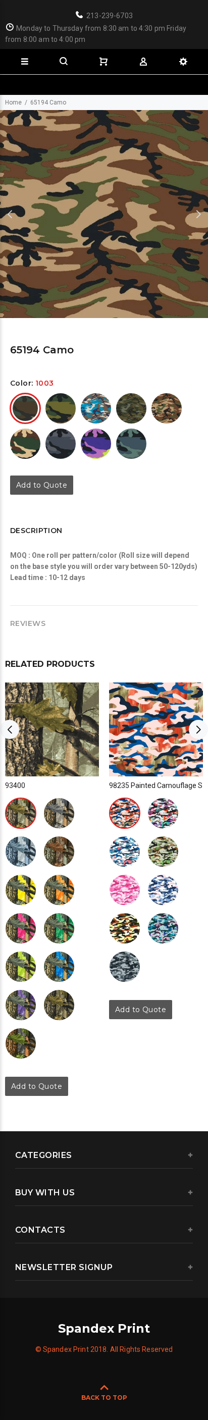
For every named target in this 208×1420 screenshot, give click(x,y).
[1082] (59, 967)
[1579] (166, 408)
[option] (104, 214)
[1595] (25, 444)
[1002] (125, 813)
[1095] (21, 1005)
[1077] (21, 890)
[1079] (21, 928)
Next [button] (198, 214)
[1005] (59, 813)
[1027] (21, 851)
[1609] (60, 444)
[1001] (21, 813)
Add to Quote (41, 485)
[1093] (21, 1043)
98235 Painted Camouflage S (155, 785)
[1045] (125, 967)
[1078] (59, 890)
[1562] (131, 408)
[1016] (163, 851)
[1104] (59, 1005)
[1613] (96, 444)
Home (13, 102)
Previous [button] (9, 214)
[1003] (25, 408)
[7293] (131, 444)
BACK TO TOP (104, 1397)
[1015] (60, 408)
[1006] (125, 890)
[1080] (59, 928)
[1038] (96, 408)
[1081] (21, 967)
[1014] (125, 851)
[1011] (163, 890)
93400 (15, 785)
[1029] (59, 851)
